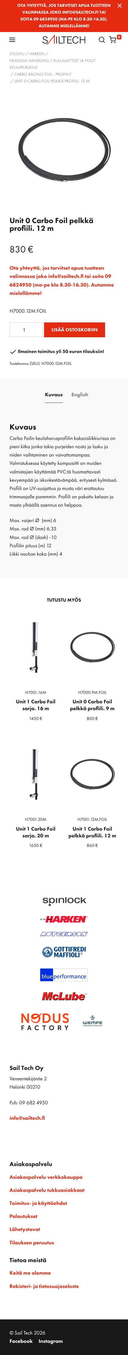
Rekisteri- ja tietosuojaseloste (44, 1286)
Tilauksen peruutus (32, 1243)
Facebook (21, 1341)
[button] (12, 39)
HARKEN (37, 54)
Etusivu (17, 54)
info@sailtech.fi (27, 1118)
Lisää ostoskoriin (74, 330)
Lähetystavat (25, 1229)
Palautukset (24, 1216)
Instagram (51, 1341)
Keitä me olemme (30, 1273)
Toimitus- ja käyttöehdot (38, 1203)
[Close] (119, 5)
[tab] (54, 395)
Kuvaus (54, 395)
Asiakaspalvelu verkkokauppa (46, 1177)
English (79, 395)
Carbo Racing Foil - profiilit (42, 74)
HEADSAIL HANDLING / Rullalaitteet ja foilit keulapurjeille (53, 64)
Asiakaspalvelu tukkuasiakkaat (47, 1190)
